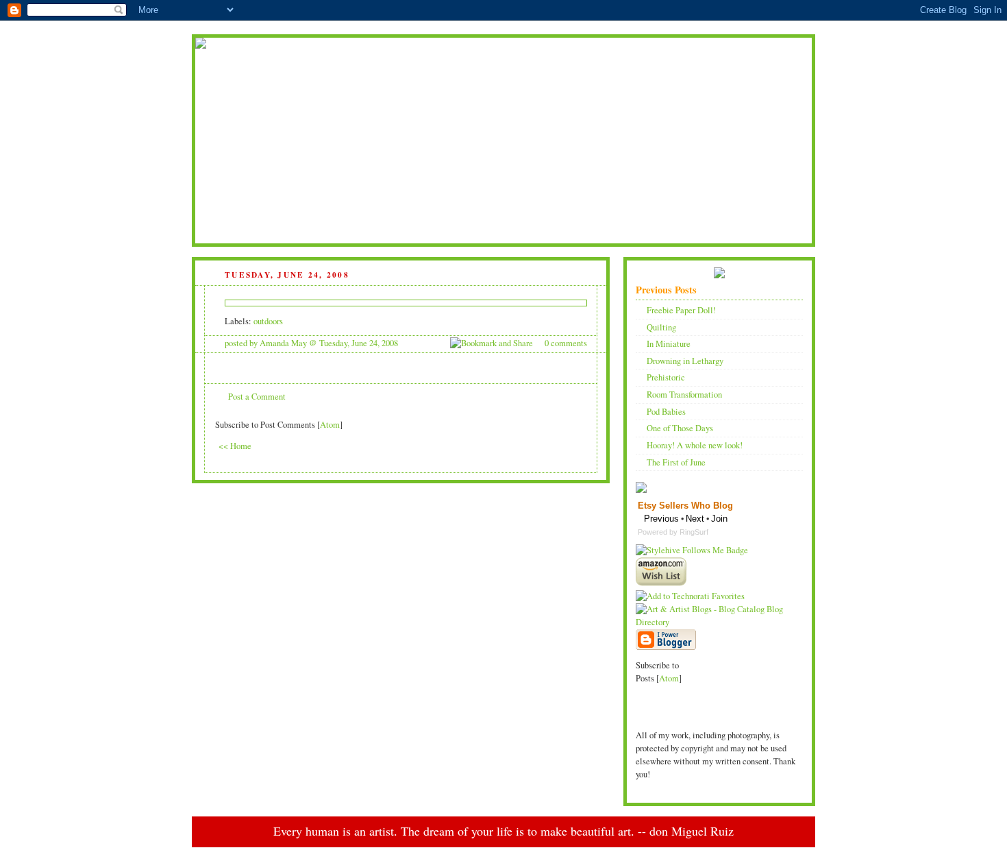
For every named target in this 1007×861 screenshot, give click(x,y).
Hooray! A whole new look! (695, 445)
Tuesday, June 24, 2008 (358, 343)
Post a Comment (257, 396)
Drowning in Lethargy (685, 361)
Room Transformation (684, 394)
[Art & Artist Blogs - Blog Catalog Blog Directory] (719, 622)
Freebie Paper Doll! (681, 310)
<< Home (235, 446)
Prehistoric (666, 377)
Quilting (661, 327)
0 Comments (566, 343)
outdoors (268, 321)
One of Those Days (680, 428)
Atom (330, 424)
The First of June (676, 462)
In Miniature (669, 344)
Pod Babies (666, 411)
